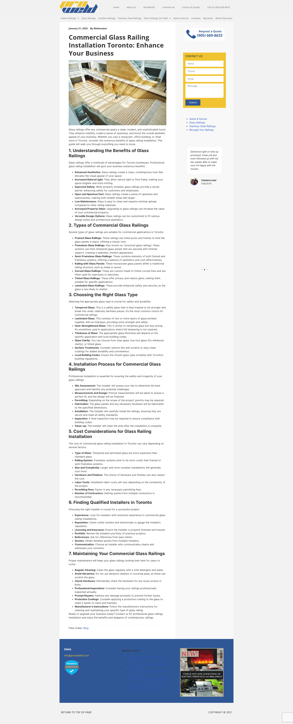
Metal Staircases (223, 18)
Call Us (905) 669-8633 (218, 7)
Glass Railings (88, 18)
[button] (186, 204)
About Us (131, 7)
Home (116, 7)
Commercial (168, 7)
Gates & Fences (181, 18)
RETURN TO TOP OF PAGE (76, 712)
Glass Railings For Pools (156, 18)
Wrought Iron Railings (201, 129)
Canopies (196, 18)
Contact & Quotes (191, 7)
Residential (149, 7)
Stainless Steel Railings (129, 18)
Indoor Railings (68, 18)
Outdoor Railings (107, 18)
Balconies (208, 18)
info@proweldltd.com (76, 655)
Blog (86, 628)
